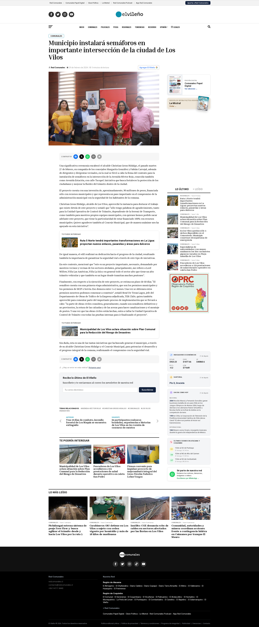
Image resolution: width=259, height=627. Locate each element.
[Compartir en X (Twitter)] (81, 156)
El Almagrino (108, 586)
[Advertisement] (188, 128)
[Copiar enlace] (99, 156)
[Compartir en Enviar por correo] (93, 156)
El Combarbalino (156, 600)
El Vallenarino (194, 586)
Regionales (126, 27)
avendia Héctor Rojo (91, 408)
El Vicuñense (148, 597)
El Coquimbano (134, 597)
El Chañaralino (122, 586)
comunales (134, 408)
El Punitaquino (140, 600)
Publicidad (186, 623)
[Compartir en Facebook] (75, 156)
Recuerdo (152, 27)
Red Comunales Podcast (122, 3)
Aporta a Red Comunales (197, 3)
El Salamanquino (195, 600)
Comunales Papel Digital (75, 3)
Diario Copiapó (150, 586)
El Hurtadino (189, 597)
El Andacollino (176, 597)
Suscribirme (147, 390)
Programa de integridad (170, 623)
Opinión (163, 27)
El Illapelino (181, 600)
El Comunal (108, 597)
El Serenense (120, 597)
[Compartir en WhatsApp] (87, 156)
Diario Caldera (136, 586)
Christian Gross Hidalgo (114, 408)
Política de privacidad (129, 623)
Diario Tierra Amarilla (168, 586)
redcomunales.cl (56, 581)
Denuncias (196, 623)
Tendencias (139, 27)
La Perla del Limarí (125, 600)
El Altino (182, 586)
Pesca (115, 27)
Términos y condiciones (149, 623)
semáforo (65, 411)
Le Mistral (106, 3)
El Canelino (170, 600)
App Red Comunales (144, 3)
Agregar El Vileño (147, 67)
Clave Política (93, 3)
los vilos (146, 408)
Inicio (81, 27)
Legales (176, 27)
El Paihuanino (162, 597)
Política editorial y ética (110, 623)
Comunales (92, 27)
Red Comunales (56, 3)
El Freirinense (120, 589)
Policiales (105, 27)
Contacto (206, 623)
